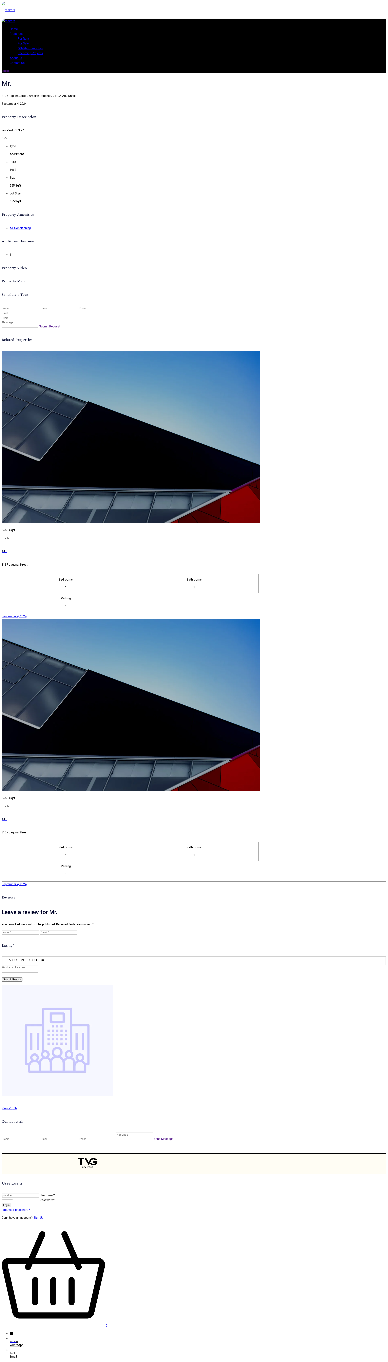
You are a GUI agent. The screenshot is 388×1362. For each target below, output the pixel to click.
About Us (16, 58)
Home (14, 29)
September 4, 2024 (14, 616)
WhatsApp (16, 1345)
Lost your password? (16, 1210)
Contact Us (17, 63)
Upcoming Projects (30, 53)
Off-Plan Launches (30, 48)
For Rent (23, 38)
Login (5, 71)
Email (13, 1356)
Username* (47, 1195)
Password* (47, 1200)
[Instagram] (296, 1164)
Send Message (163, 1139)
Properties (16, 34)
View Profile (9, 1108)
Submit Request (49, 326)
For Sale (23, 43)
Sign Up (38, 1217)
